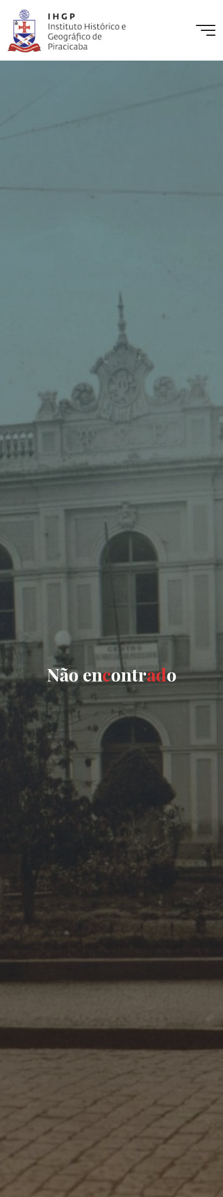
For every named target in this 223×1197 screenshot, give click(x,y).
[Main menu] (205, 30)
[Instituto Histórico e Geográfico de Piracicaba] (66, 30)
